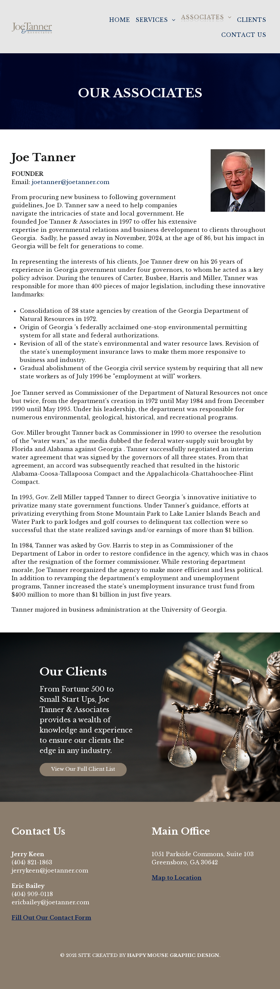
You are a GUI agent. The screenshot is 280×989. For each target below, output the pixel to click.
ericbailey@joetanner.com (50, 902)
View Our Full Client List (83, 769)
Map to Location (176, 877)
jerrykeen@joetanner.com (50, 870)
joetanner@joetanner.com (70, 182)
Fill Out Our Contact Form (51, 917)
